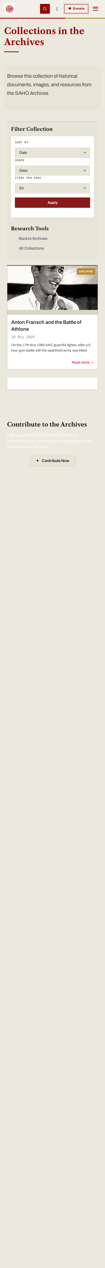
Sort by (21, 142)
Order (19, 160)
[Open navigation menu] (95, 8)
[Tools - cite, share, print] (57, 8)
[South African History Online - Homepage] (9, 8)
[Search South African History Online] (45, 9)
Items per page (28, 178)
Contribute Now (52, 461)
